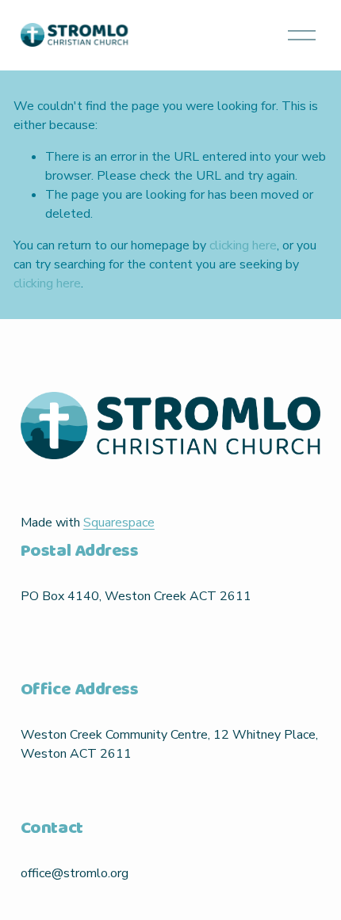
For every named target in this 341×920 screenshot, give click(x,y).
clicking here (243, 245)
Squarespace (119, 522)
